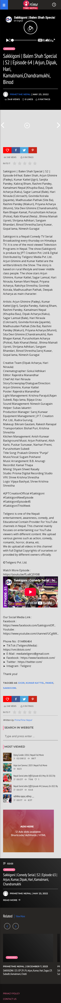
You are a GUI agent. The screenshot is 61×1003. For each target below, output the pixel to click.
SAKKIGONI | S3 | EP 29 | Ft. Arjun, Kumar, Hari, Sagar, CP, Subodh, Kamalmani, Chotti (27, 972)
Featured (11, 957)
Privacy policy (11, 993)
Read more (10, 900)
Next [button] (58, 125)
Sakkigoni (9, 49)
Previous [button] (2, 125)
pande (49, 682)
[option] (27, 125)
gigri (21, 682)
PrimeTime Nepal (20, 94)
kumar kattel (35, 682)
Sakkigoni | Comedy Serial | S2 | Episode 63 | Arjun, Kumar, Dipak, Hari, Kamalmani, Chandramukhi (30, 879)
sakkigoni (9, 688)
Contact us (9, 998)
